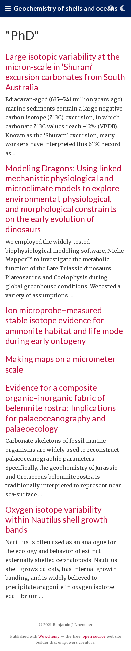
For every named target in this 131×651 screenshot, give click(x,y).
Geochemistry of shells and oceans (66, 8)
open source (94, 636)
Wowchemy (48, 636)
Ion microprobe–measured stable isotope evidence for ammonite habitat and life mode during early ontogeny (64, 325)
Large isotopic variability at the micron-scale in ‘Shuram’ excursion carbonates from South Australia (65, 72)
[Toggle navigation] (8, 8)
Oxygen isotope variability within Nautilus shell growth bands (56, 520)
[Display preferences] (123, 8)
